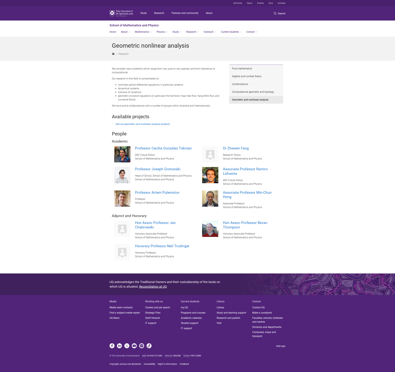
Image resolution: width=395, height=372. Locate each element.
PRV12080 (196, 355)
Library (220, 307)
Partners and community (185, 13)
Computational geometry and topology (253, 91)
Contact (281, 3)
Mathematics (142, 31)
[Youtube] (134, 346)
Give (271, 3)
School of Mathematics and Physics (134, 25)
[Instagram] (141, 346)
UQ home (237, 3)
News (249, 3)
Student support (189, 323)
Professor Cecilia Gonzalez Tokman (163, 148)
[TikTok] (149, 346)
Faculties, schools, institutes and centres (267, 319)
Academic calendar (191, 317)
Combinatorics (240, 84)
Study (143, 13)
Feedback (184, 364)
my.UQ (184, 307)
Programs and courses (193, 312)
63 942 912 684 (154, 355)
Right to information (167, 364)
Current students (230, 31)
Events (260, 3)
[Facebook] (112, 346)
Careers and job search (157, 307)
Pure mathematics (242, 68)
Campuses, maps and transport (264, 334)
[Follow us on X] (126, 346)
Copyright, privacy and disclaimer (125, 364)
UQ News (114, 317)
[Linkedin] (119, 346)
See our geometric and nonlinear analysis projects (143, 124)
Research (159, 13)
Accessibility (149, 364)
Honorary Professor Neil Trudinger (162, 246)
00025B (177, 355)
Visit (219, 323)
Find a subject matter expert (125, 312)
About (209, 13)
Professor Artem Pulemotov (157, 192)
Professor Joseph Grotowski (157, 169)
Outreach (209, 31)
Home (113, 31)
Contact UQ (258, 307)
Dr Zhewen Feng (236, 148)
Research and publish (228, 317)
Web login (280, 346)
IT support (150, 323)
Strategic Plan (152, 312)
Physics (161, 31)
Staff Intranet (152, 317)
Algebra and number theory (247, 76)
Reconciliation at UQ (153, 286)
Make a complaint (262, 312)
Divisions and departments (266, 327)
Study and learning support (231, 312)
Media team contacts (121, 307)
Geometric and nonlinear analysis (250, 99)
